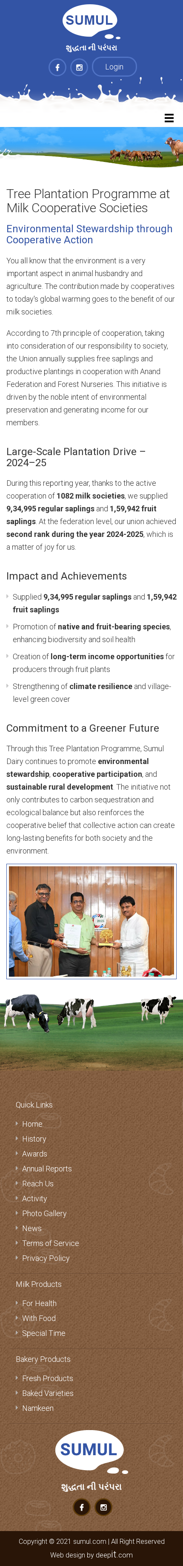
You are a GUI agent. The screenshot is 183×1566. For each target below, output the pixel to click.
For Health (39, 1303)
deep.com (114, 1555)
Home (32, 1123)
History (34, 1138)
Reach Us (38, 1183)
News (32, 1228)
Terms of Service (50, 1243)
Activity (34, 1198)
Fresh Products (47, 1378)
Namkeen (38, 1408)
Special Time (44, 1333)
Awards (34, 1153)
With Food (39, 1318)
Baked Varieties (48, 1393)
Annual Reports (47, 1168)
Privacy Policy (46, 1258)
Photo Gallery (44, 1213)
